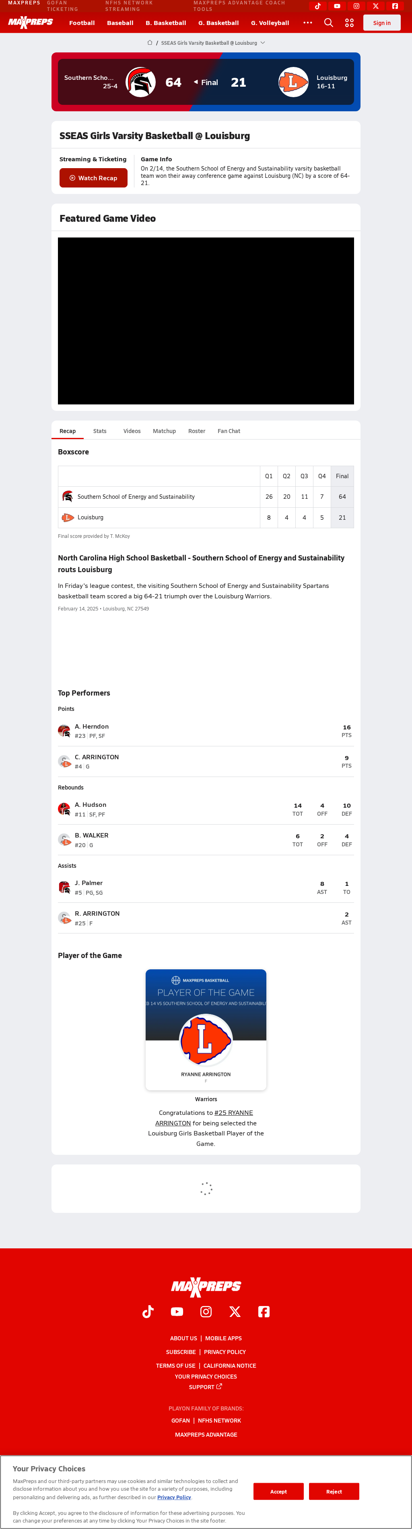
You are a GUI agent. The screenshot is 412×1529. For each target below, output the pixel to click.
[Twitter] (376, 6)
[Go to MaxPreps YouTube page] (177, 1313)
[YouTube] (337, 6)
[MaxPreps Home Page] (150, 42)
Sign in (382, 23)
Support (201, 1387)
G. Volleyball (270, 22)
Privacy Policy (225, 1352)
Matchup (164, 431)
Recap (68, 431)
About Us (183, 1338)
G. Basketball (218, 22)
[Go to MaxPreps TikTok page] (148, 1313)
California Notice (230, 1366)
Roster (196, 431)
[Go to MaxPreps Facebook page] (264, 1313)
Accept (278, 1491)
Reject (334, 1491)
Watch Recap (97, 177)
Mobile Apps (223, 1338)
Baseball (120, 22)
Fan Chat (229, 431)
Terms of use (176, 1366)
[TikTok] (318, 6)
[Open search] (328, 22)
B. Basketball (166, 22)
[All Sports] (307, 22)
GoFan (180, 1421)
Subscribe (181, 1352)
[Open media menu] (349, 22)
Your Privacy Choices (206, 1376)
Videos (132, 431)
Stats (100, 431)
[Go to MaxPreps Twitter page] (235, 1313)
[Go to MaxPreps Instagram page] (206, 1313)
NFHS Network (219, 1421)
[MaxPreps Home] (30, 22)
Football (82, 22)
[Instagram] (356, 6)
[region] (206, 1492)
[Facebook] (395, 6)
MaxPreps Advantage (206, 1434)
